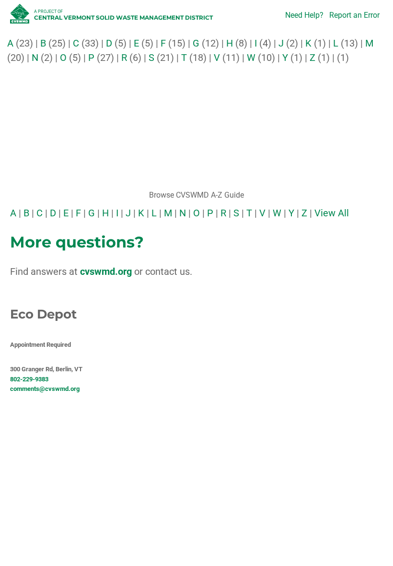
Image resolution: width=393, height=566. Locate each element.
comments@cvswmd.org (45, 388)
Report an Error (354, 15)
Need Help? (304, 15)
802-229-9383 (29, 379)
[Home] (21, 16)
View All (331, 213)
